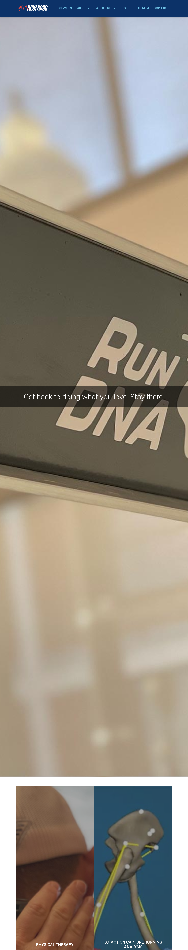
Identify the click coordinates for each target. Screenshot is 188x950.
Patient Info (103, 8)
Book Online (141, 8)
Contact (161, 8)
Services (65, 8)
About (81, 8)
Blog (124, 8)
